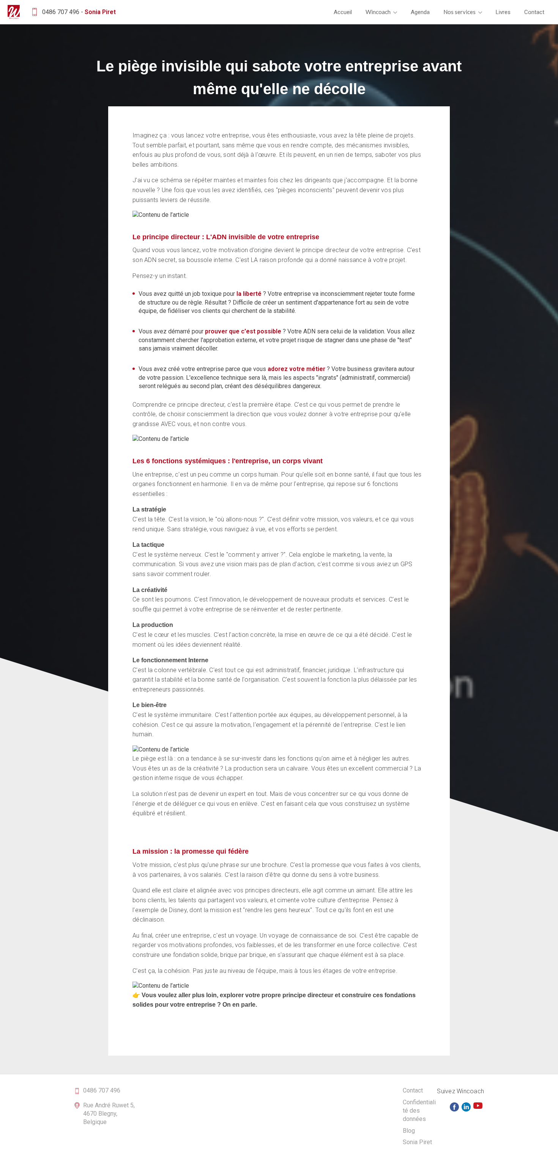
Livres (503, 12)
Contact (534, 12)
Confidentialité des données (419, 1111)
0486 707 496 (101, 1090)
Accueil (343, 12)
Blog (409, 1130)
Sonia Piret (417, 1142)
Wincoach (379, 11)
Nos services (460, 11)
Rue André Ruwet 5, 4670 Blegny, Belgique (109, 1114)
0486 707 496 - (79, 12)
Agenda (420, 12)
